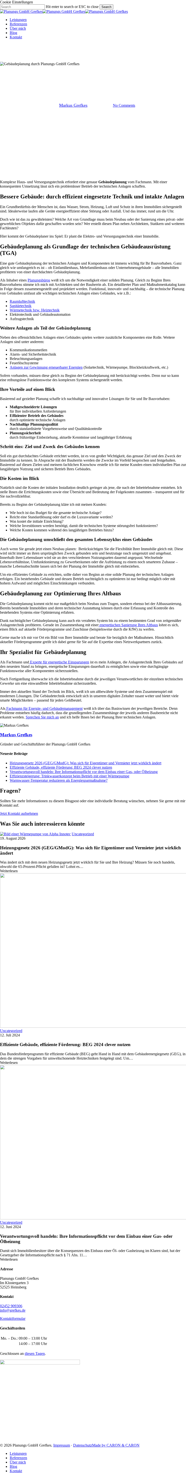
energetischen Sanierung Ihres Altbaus (128, 625)
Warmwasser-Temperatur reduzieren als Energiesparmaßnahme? (59, 780)
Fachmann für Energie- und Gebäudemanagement (44, 708)
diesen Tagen (35, 1353)
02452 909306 (11, 1306)
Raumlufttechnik (22, 301)
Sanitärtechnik (20, 306)
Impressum (61, 1445)
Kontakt (16, 1471)
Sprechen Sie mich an (42, 717)
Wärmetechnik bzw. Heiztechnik (35, 310)
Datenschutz (82, 1445)
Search (106, 7)
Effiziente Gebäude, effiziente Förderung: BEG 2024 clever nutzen (61, 767)
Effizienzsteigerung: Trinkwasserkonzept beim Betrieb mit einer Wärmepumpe (69, 776)
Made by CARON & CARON (116, 1445)
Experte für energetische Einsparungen (59, 662)
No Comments (124, 105)
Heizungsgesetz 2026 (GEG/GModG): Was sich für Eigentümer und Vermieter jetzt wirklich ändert (85, 763)
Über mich (18, 1462)
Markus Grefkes (73, 105)
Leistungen (18, 1453)
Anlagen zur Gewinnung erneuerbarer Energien (46, 367)
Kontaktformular (12, 1318)
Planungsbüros (39, 280)
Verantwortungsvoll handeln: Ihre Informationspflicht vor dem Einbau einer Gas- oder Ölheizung (84, 772)
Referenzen (18, 1458)
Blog (13, 1466)
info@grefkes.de (12, 1310)
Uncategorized (93, 81)
